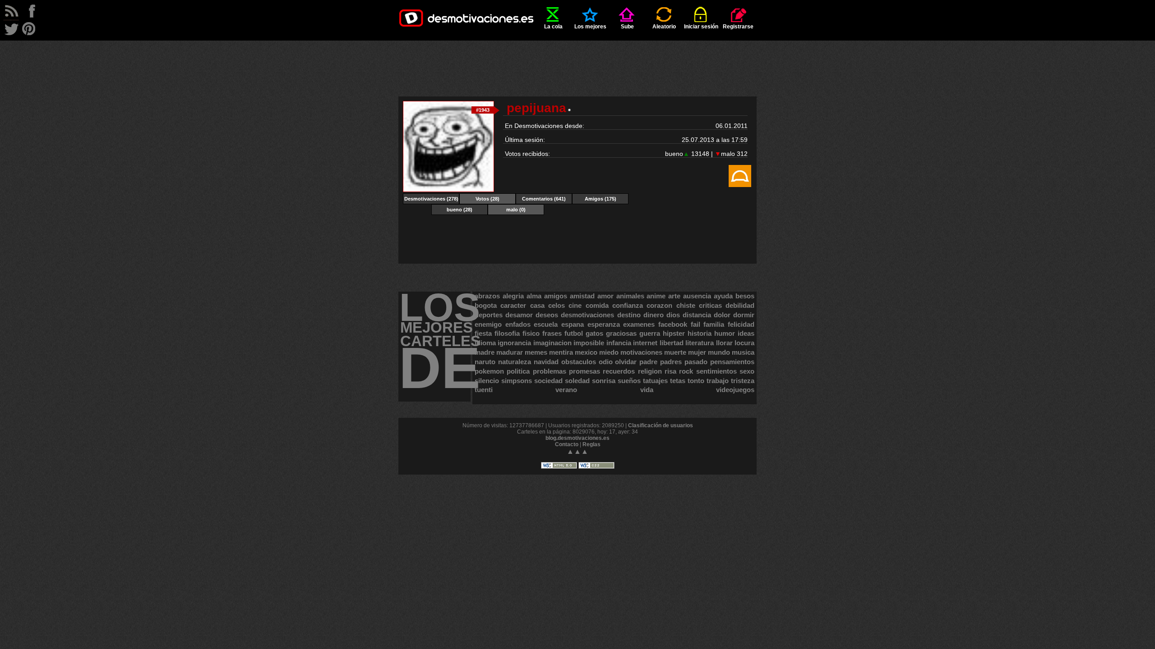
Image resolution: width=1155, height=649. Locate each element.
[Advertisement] (577, 61)
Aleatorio (664, 26)
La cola (553, 26)
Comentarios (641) (544, 198)
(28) (487, 198)
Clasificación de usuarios (660, 425)
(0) (516, 209)
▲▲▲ (577, 451)
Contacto (566, 444)
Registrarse (738, 26)
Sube (627, 26)
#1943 (483, 110)
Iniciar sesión (701, 26)
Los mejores (590, 26)
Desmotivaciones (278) (431, 198)
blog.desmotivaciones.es (577, 438)
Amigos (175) (600, 198)
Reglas (591, 444)
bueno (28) (459, 209)
